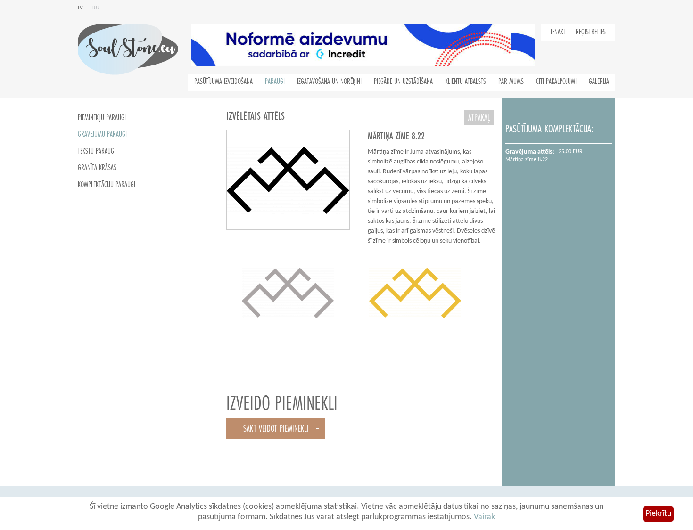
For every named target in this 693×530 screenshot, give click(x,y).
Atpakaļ (479, 117)
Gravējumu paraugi (102, 134)
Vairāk (484, 517)
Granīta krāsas (97, 167)
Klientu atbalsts (465, 81)
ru (95, 8)
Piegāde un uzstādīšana (403, 81)
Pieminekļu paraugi (102, 118)
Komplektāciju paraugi (106, 184)
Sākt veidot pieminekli (276, 428)
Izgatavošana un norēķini (329, 81)
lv (80, 8)
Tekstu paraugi (97, 151)
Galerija (599, 81)
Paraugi (275, 81)
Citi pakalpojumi (556, 81)
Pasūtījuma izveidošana (223, 81)
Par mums (511, 81)
